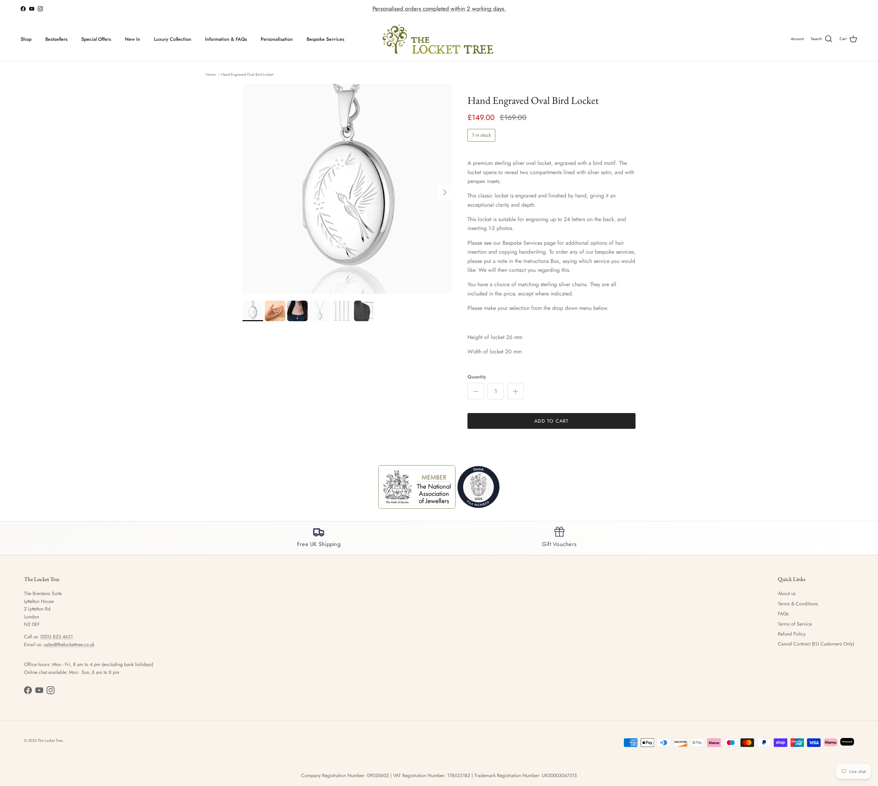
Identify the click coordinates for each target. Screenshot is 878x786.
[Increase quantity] (515, 391)
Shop (26, 39)
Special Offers (96, 39)
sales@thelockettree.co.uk (69, 644)
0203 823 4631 (56, 636)
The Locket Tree (50, 740)
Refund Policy (792, 633)
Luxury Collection (172, 39)
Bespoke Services (325, 39)
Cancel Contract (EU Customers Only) (816, 643)
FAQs (783, 613)
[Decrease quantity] (475, 391)
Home (211, 74)
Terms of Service (795, 623)
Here (481, 9)
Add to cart (551, 421)
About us (787, 593)
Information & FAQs (226, 39)
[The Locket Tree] (439, 39)
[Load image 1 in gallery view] (347, 189)
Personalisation (277, 39)
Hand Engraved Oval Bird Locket (247, 74)
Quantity (476, 377)
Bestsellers (56, 39)
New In (132, 39)
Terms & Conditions (798, 603)
